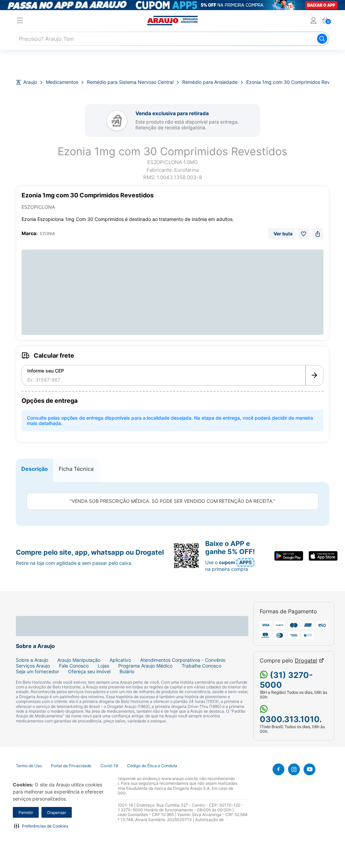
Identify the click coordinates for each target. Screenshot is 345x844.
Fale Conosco (74, 666)
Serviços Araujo (33, 666)
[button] (41, 825)
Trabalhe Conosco (201, 666)
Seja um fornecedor (37, 671)
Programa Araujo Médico (145, 666)
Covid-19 (109, 766)
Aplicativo (120, 660)
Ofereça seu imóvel (89, 671)
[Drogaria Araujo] (172, 20)
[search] (172, 39)
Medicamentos (62, 82)
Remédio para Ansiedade (210, 82)
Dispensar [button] (56, 812)
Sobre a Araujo (32, 660)
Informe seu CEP (45, 371)
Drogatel (306, 660)
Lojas (103, 666)
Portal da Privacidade (71, 766)
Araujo (30, 82)
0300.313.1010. (291, 719)
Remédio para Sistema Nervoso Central (130, 82)
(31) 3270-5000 (286, 680)
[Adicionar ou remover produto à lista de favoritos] (303, 233)
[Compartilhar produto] (317, 233)
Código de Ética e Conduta (152, 766)
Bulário (127, 671)
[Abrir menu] (20, 21)
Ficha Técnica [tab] (76, 468)
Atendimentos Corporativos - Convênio (182, 660)
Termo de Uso (29, 766)
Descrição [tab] (34, 468)
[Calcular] (314, 375)
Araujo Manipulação (78, 660)
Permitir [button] (26, 812)
